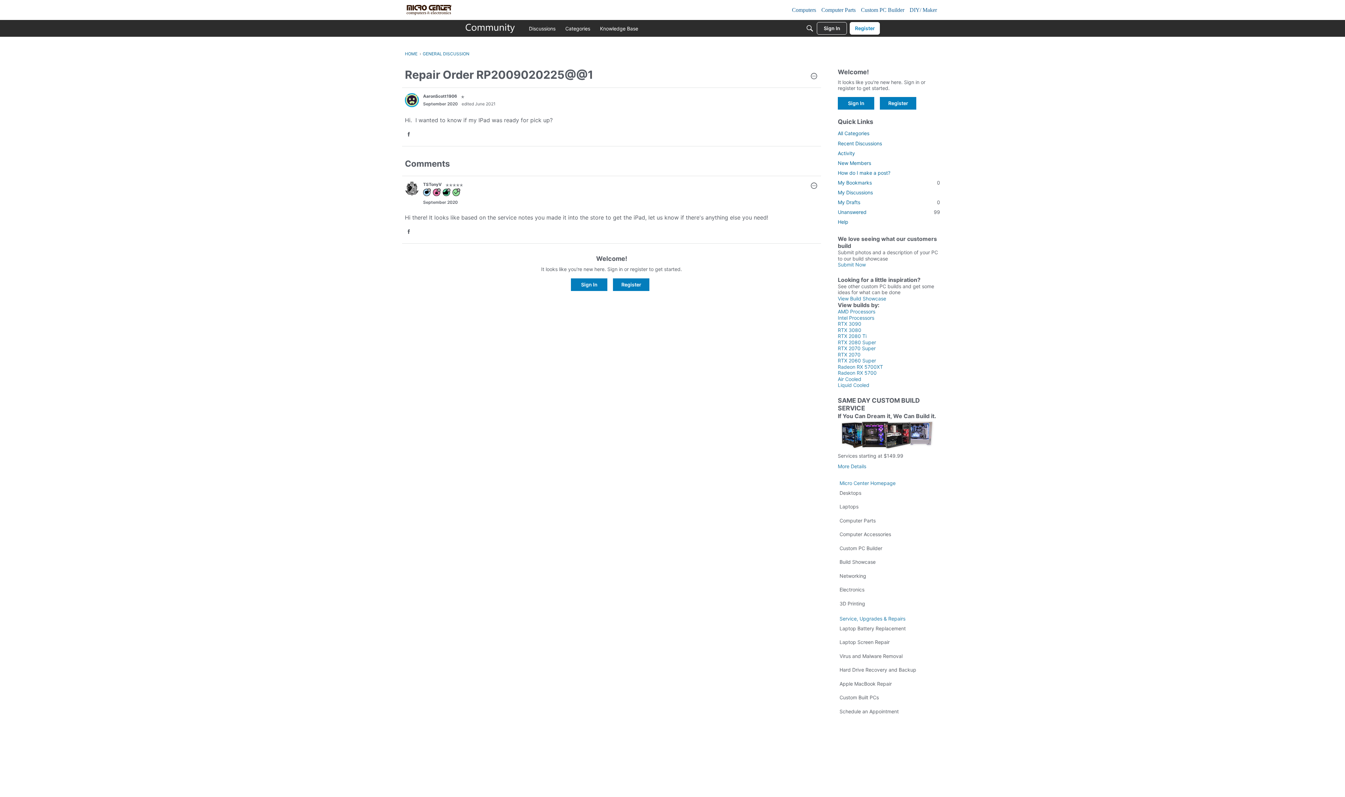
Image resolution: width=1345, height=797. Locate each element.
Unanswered (889, 212)
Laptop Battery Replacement (873, 628)
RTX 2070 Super (857, 348)
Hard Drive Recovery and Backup (878, 670)
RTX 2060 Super (857, 360)
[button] (814, 76)
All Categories (853, 133)
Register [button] (631, 284)
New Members (854, 163)
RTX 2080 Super (857, 342)
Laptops (849, 507)
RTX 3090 (849, 324)
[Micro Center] (490, 28)
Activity (846, 153)
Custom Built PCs (859, 697)
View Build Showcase (862, 299)
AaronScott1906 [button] (440, 96)
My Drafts (889, 202)
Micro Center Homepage (868, 483)
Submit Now (852, 265)
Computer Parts (858, 521)
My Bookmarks (889, 183)
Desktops (850, 493)
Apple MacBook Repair (866, 684)
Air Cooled (849, 379)
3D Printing (852, 604)
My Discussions (855, 192)
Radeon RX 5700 (857, 373)
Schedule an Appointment (869, 711)
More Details (852, 466)
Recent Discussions (860, 143)
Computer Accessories (865, 534)
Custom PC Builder (861, 548)
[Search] (809, 28)
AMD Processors (856, 311)
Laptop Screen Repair (865, 642)
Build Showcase (858, 562)
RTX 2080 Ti (852, 336)
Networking (853, 576)
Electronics (852, 589)
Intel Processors (856, 318)
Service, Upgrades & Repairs (872, 619)
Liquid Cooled (853, 385)
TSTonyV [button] (432, 184)
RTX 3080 (849, 330)
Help (843, 222)
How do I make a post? (864, 173)
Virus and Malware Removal (871, 656)
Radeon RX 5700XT (860, 367)
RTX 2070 (849, 355)
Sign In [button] (589, 284)
